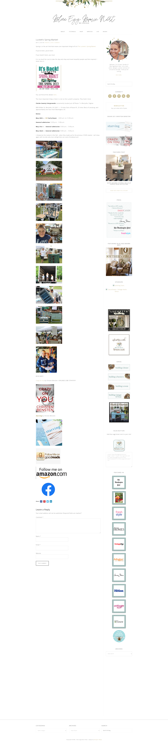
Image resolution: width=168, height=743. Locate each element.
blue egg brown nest (84, 19)
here (55, 95)
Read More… (119, 75)
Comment (39, 517)
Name (38, 536)
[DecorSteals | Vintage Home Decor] (117, 291)
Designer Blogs (98, 739)
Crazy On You (40, 380)
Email (38, 545)
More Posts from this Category (119, 190)
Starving (39, 416)
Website (38, 553)
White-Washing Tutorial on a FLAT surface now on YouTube (119, 183)
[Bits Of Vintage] (119, 285)
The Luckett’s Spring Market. (87, 46)
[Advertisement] (119, 686)
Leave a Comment (55, 42)
